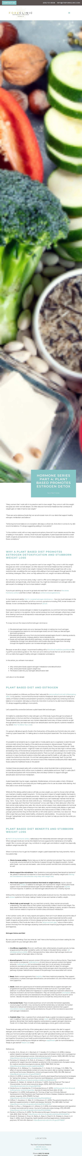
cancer (44, 604)
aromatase (66, 993)
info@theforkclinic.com (68, 3)
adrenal (12, 897)
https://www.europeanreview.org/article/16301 (27, 1066)
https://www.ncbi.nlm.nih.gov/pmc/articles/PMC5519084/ (30, 1110)
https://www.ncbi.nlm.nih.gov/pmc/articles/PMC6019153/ (30, 1058)
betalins (39, 976)
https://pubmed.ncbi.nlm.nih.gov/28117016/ (25, 1086)
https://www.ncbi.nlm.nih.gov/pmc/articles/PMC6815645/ (30, 1098)
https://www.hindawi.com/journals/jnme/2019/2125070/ (36, 1080)
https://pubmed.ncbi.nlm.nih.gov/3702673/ (25, 1074)
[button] (69, 13)
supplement (50, 1040)
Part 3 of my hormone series (18, 839)
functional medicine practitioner (60, 650)
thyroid (67, 887)
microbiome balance (17, 1009)
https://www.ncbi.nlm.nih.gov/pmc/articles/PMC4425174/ (30, 1104)
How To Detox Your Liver (23, 725)
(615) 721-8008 (43, 1153)
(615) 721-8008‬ (49, 3)
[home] (20, 13)
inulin (46, 1019)
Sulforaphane (22, 964)
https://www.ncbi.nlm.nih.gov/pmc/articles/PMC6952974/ (49, 1114)
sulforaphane (34, 962)
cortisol (22, 885)
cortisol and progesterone (50, 593)
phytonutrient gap (49, 922)
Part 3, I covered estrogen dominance (38, 599)
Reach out (26, 1043)
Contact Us (9, 3)
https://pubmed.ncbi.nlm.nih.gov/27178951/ (49, 1120)
